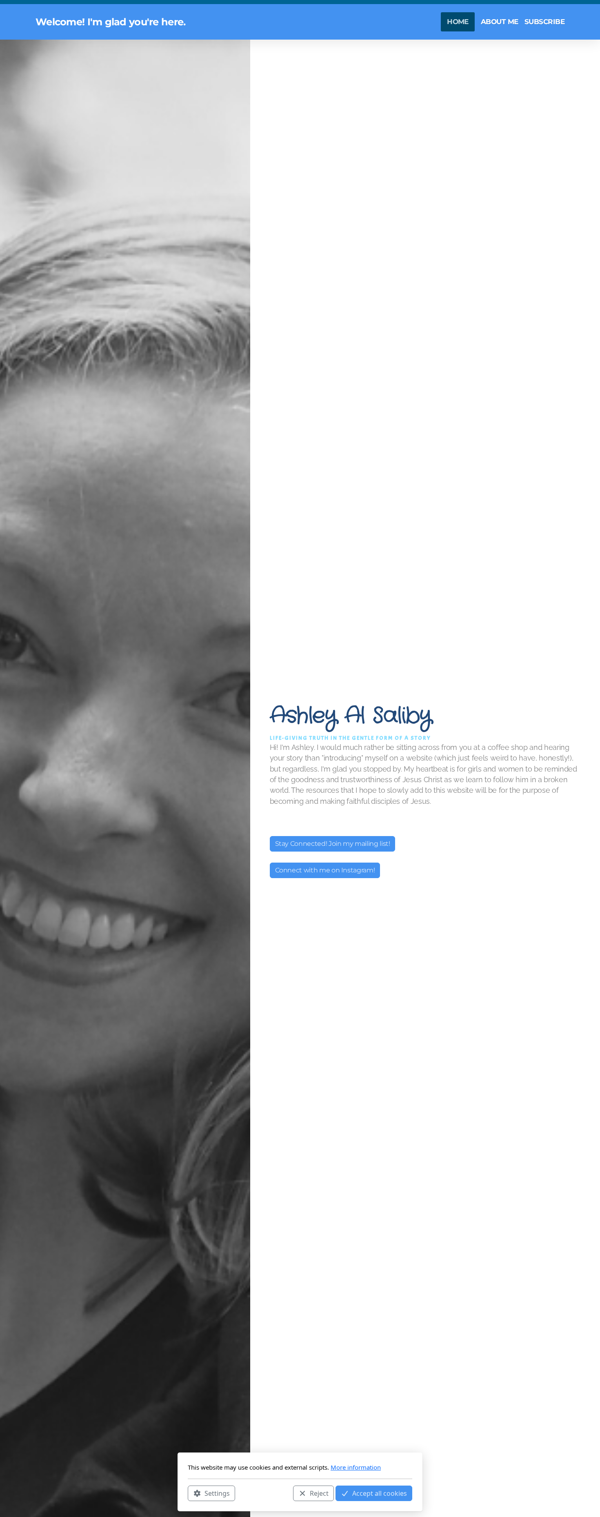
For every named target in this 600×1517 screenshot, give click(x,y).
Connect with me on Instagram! (325, 870)
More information (356, 1467)
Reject (319, 1492)
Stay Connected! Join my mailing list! (332, 843)
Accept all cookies (379, 1492)
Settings (217, 1492)
